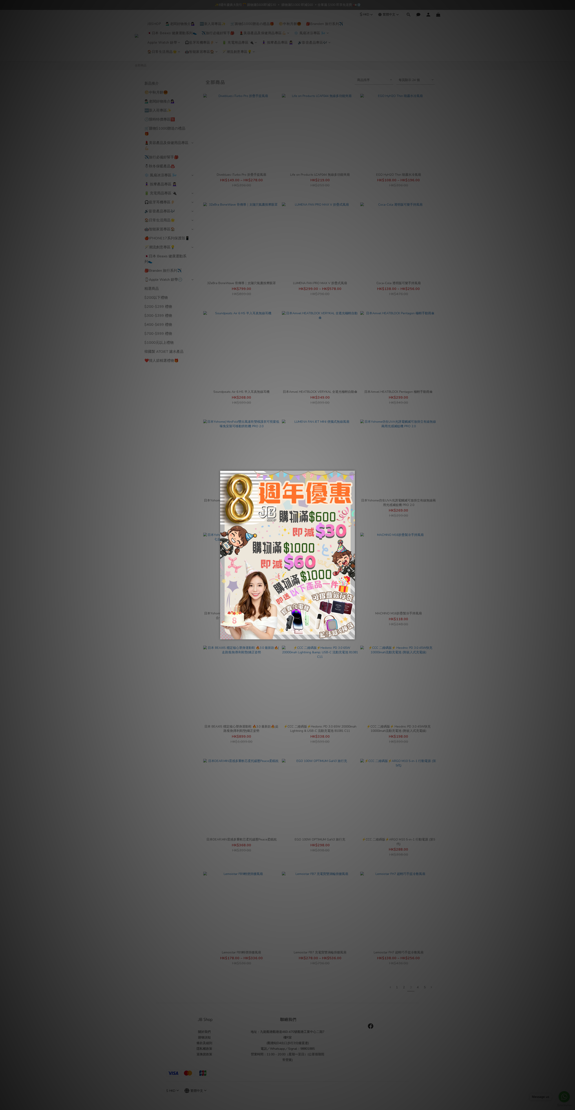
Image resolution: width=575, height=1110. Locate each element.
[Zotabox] (352, 635)
